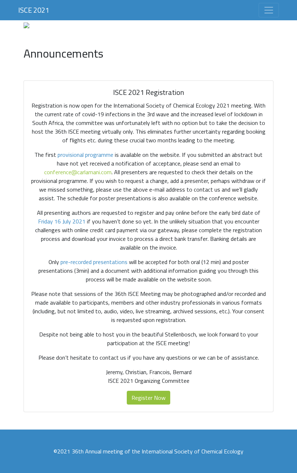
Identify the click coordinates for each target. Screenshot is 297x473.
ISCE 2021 (33, 10)
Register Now (148, 397)
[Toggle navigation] (269, 10)
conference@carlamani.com (78, 172)
